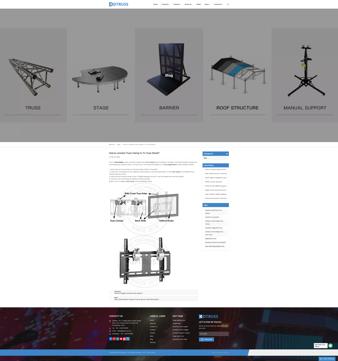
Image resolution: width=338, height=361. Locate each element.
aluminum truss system (180, 327)
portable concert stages (180, 330)
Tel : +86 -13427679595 (120, 328)
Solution (177, 4)
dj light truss (177, 323)
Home (155, 4)
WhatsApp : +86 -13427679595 (122, 334)
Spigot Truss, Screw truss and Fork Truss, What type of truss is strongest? (216, 190)
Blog (118, 144)
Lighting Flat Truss (210, 239)
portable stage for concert (181, 333)
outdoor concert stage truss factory (214, 222)
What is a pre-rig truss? (213, 182)
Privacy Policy (151, 353)
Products (165, 4)
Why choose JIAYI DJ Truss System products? (216, 173)
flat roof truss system (212, 217)
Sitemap (152, 342)
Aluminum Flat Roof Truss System (215, 242)
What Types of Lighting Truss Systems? (216, 178)
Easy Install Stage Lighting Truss (214, 246)
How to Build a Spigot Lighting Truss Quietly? (216, 194)
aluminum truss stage (180, 339)
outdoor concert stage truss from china (214, 233)
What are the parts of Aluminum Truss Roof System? (216, 198)
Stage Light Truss (178, 336)
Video (198, 4)
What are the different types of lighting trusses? (216, 186)
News (207, 4)
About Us (188, 4)
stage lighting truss (179, 320)
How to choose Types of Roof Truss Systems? (216, 169)
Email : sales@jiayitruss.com (121, 331)
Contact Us (218, 4)
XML (144, 353)
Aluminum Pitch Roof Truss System (213, 211)
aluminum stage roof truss (213, 228)
